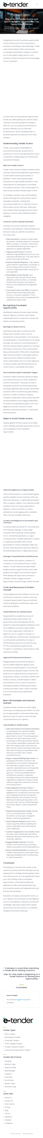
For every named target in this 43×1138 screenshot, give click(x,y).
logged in (19, 999)
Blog (6, 1110)
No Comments (34, 28)
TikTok (7, 1113)
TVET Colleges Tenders (13, 1044)
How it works (10, 1104)
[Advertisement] (21, 89)
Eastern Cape (10, 1083)
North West (9, 1080)
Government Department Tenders (17, 1050)
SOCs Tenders (10, 1034)
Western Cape (10, 1064)
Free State (8, 1077)
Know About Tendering (22, 15)
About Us (8, 1098)
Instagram (9, 1123)
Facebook (8, 1117)
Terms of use (15, 1134)
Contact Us (9, 1101)
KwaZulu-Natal (10, 1067)
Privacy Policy (28, 1134)
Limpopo (8, 1074)
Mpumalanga (10, 1071)
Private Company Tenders (14, 1047)
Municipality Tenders (13, 1037)
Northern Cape (10, 1087)
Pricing (7, 1107)
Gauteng (8, 1061)
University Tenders (12, 1040)
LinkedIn (8, 1120)
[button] (36, 4)
